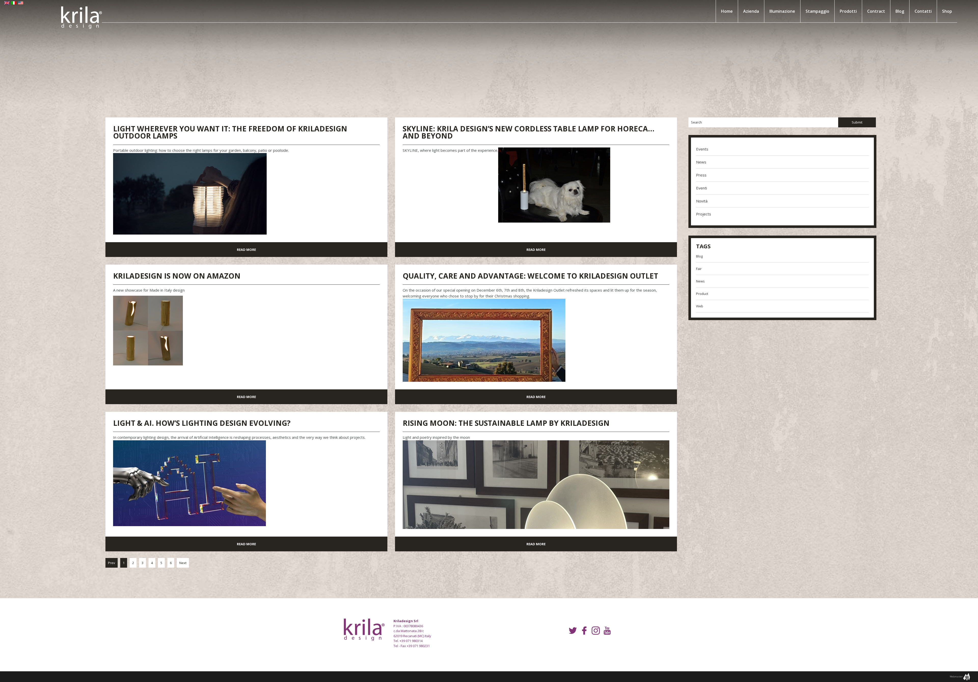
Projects (703, 213)
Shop (947, 11)
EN (6, 3)
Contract (876, 11)
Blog (899, 11)
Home (727, 11)
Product (702, 293)
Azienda (751, 11)
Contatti (923, 11)
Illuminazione (782, 11)
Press (701, 175)
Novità (702, 200)
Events (702, 149)
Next (182, 563)
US (20, 3)
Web (699, 306)
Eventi (701, 187)
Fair (699, 268)
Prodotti (848, 11)
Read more (246, 249)
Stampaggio (817, 11)
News (701, 162)
